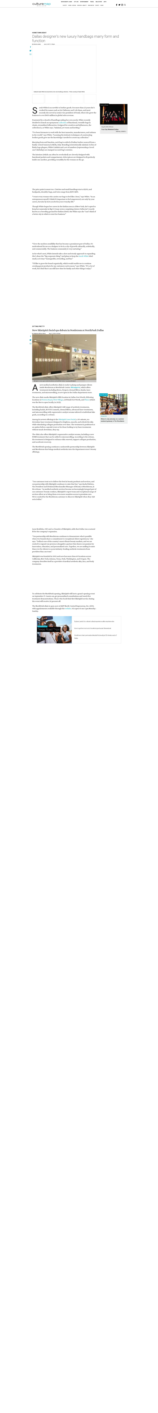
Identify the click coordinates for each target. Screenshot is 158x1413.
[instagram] (122, 5)
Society (65, 5)
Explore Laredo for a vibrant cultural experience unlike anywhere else (94, 621)
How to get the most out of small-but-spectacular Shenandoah (92, 628)
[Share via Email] (30, 54)
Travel (92, 1)
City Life (76, 1)
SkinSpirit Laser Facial (67, 419)
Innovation (91, 5)
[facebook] (117, 5)
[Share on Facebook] (30, 47)
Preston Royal (47, 400)
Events (97, 5)
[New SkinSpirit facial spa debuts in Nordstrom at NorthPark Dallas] (64, 358)
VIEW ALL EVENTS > (121, 131)
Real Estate (99, 1)
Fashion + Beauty (82, 5)
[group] (38, 98)
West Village (58, 400)
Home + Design (72, 5)
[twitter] (119, 5)
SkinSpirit (75, 387)
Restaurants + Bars (66, 1)
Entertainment (84, 1)
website (68, 608)
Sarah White (84, 256)
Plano (87, 400)
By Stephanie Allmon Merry (39, 333)
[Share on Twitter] (30, 51)
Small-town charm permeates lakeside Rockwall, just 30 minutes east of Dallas (95, 636)
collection (63, 122)
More (101, 5)
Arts (105, 1)
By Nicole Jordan (36, 44)
